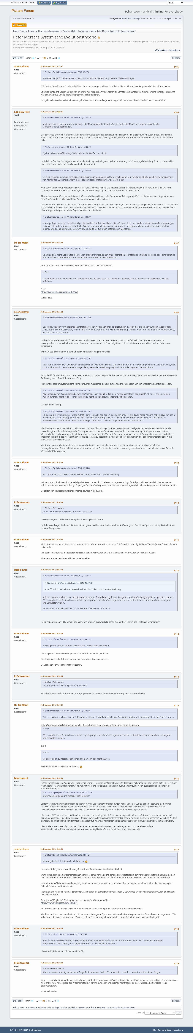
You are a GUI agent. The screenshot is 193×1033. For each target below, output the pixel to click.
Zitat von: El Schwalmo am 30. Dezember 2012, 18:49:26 (68, 639)
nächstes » (174, 50)
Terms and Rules (164, 1030)
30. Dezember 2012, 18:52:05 (52, 633)
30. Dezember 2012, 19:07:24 (52, 963)
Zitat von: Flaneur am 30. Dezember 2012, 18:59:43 (66, 934)
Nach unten (18, 58)
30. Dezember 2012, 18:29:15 (52, 112)
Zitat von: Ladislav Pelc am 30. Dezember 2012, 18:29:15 (68, 317)
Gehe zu (140, 1012)
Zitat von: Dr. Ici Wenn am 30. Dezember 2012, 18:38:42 (67, 468)
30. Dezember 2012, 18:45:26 (52, 462)
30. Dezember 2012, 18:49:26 (52, 502)
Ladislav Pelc (22, 111)
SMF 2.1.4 (13, 1030)
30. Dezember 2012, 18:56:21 (52, 705)
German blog (133, 18)
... (38, 57)
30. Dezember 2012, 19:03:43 (52, 849)
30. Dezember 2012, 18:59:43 (52, 778)
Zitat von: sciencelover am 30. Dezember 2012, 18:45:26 (68, 575)
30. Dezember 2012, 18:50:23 (52, 539)
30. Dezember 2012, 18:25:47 (52, 66)
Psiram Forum (22, 10)
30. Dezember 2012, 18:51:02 (52, 570)
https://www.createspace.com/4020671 (59, 903)
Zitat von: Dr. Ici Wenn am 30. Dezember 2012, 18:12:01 (67, 72)
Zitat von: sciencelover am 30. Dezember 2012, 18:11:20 (68, 117)
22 (55, 57)
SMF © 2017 (23, 1030)
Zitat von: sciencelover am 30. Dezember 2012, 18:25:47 (68, 248)
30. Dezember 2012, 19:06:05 (52, 928)
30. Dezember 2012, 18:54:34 (52, 676)
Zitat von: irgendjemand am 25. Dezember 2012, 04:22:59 (68, 792)
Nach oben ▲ (178, 1030)
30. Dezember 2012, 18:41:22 (52, 312)
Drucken (176, 58)
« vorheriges (161, 50)
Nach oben (17, 1001)
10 (50, 57)
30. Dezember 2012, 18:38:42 (52, 242)
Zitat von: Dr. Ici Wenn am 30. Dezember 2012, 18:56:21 (67, 855)
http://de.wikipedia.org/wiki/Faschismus (59, 292)
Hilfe (154, 1030)
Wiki (124, 18)
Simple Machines (35, 1030)
